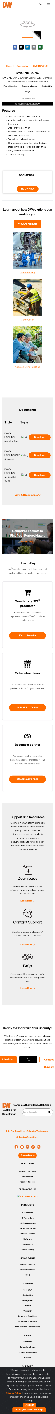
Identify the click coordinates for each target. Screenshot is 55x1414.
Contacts (27, 1342)
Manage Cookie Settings (29, 1409)
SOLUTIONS (27, 1164)
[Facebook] (16, 1147)
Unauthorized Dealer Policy (27, 1327)
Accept (30, 1405)
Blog (28, 1275)
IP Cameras (27, 1213)
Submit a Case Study (27, 1137)
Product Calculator (27, 1171)
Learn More (26, 901)
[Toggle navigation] (48, 5)
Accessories (22, 66)
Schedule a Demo (27, 707)
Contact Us (47, 86)
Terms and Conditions (27, 1316)
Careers (27, 1306)
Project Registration (28, 1352)
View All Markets (27, 224)
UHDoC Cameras (27, 1223)
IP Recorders (28, 1218)
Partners (27, 1358)
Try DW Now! (27, 189)
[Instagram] (38, 1147)
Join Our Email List (15, 1131)
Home (9, 66)
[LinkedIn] (33, 1147)
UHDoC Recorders (27, 1229)
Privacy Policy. (13, 1393)
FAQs (27, 92)
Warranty (27, 1311)
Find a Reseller (10, 86)
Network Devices (27, 1234)
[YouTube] (22, 1147)
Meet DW (27, 1290)
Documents (26, 175)
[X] (27, 1147)
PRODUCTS (27, 1205)
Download (39, 437)
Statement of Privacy (27, 1321)
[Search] (40, 4)
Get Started (26, 542)
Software (27, 1239)
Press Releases (27, 1270)
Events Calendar (27, 1264)
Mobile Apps (27, 1244)
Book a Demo (27, 1155)
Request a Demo (29, 86)
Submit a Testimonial (38, 1131)
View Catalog (27, 1250)
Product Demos (27, 1189)
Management (27, 1300)
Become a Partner (27, 779)
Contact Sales (28, 1059)
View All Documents (26, 495)
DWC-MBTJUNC (40, 66)
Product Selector (27, 1182)
